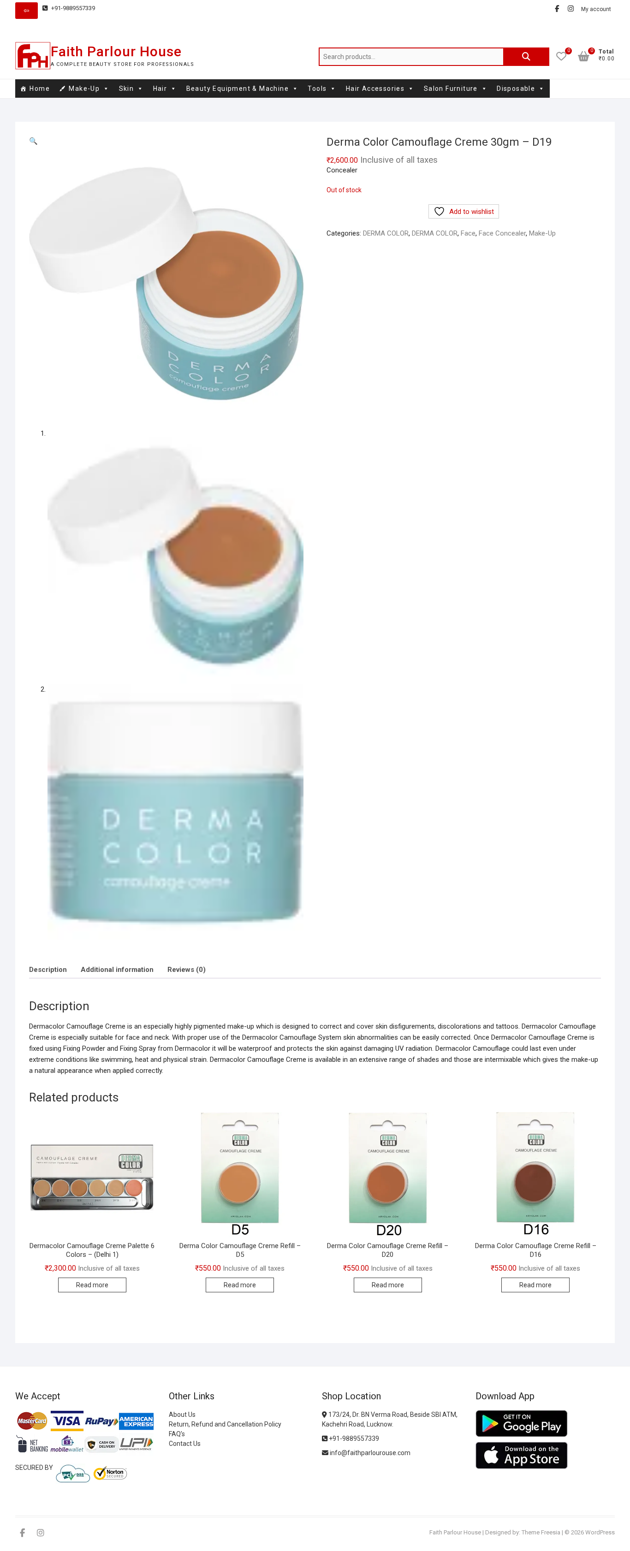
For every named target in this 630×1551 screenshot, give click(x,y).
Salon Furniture (451, 88)
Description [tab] (48, 969)
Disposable (516, 88)
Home (40, 88)
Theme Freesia (541, 1532)
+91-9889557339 (72, 8)
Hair (160, 88)
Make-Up (84, 88)
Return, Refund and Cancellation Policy (225, 1424)
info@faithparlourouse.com (370, 1452)
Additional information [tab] (117, 969)
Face (468, 233)
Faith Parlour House (116, 51)
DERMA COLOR (386, 233)
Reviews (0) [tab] (186, 969)
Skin (126, 88)
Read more (92, 1285)
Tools (317, 88)
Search (526, 56)
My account (596, 9)
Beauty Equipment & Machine (237, 88)
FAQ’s (177, 1434)
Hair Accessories (375, 88)
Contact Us (185, 1443)
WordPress (600, 1532)
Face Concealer (502, 233)
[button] (33, 141)
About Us (182, 1414)
